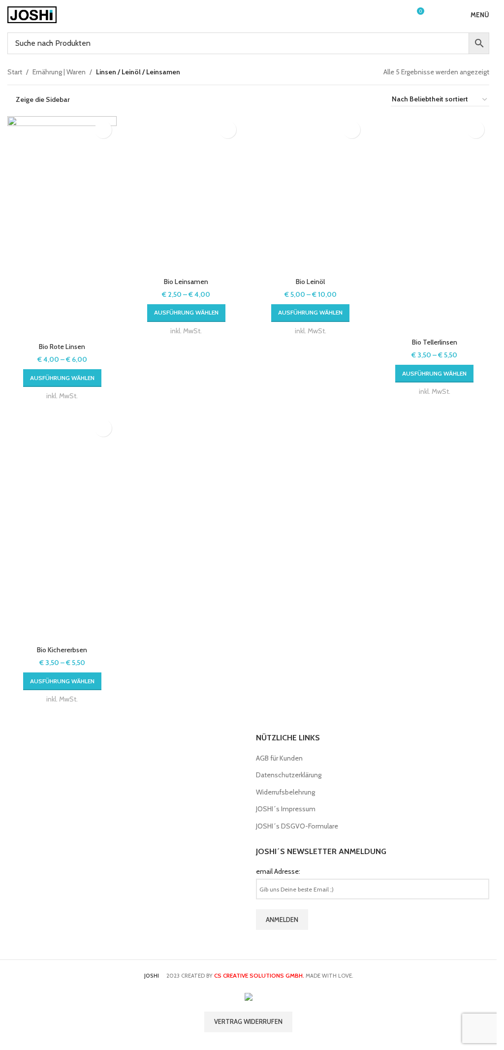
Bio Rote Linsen (62, 346)
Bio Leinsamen (186, 281)
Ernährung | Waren (59, 71)
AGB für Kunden (279, 758)
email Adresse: (278, 871)
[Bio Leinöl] (310, 194)
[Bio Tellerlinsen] (434, 224)
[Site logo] (32, 13)
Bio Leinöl (310, 281)
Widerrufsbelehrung (285, 792)
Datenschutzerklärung (288, 774)
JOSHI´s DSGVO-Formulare (297, 826)
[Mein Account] (398, 15)
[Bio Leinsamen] (186, 194)
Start (14, 71)
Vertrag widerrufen (248, 1021)
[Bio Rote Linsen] (62, 227)
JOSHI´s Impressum (285, 808)
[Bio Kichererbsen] (62, 527)
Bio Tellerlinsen (434, 342)
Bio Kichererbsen (62, 649)
